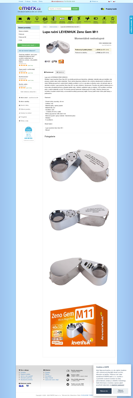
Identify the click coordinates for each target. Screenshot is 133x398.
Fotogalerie (23, 117)
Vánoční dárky (24, 105)
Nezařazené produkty (27, 380)
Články (41, 1)
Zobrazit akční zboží (28, 45)
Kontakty (23, 372)
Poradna (34, 1)
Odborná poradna (25, 109)
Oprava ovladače (23, 31)
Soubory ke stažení (26, 113)
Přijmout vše (104, 391)
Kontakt (21, 1)
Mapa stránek (49, 378)
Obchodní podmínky (26, 378)
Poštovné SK (22, 37)
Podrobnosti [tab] (49, 72)
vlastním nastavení (117, 385)
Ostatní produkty (53, 27)
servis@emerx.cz (58, 1)
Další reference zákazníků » (29, 92)
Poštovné (21, 34)
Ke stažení (48, 376)
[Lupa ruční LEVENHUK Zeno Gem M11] (58, 46)
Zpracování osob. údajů (52, 380)
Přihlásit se (94, 1)
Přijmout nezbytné (120, 391)
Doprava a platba (25, 374)
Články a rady (24, 121)
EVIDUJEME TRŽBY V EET (89, 395)
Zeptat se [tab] (61, 72)
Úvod (45, 27)
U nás (20, 40)
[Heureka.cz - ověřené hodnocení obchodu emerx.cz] (28, 134)
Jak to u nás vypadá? (27, 376)
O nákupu (27, 1)
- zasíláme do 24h (29, 97)
